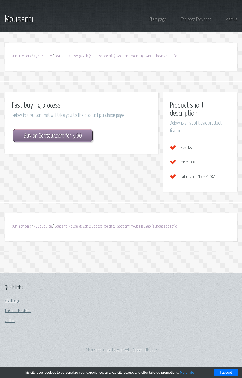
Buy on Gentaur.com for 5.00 (53, 136)
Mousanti (19, 19)
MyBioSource (43, 56)
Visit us (231, 19)
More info (187, 372)
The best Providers (196, 19)
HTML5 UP (150, 350)
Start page (157, 19)
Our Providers (21, 56)
